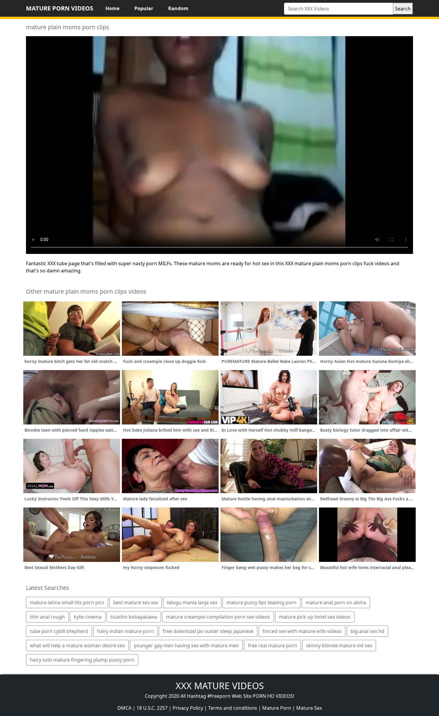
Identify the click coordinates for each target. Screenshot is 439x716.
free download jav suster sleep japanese (208, 631)
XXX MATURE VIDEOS (220, 686)
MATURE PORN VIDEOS (59, 8)
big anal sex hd (367, 631)
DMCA (124, 708)
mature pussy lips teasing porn (261, 602)
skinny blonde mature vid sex (339, 645)
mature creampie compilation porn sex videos (218, 617)
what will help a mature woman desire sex (77, 645)
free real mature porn (272, 645)
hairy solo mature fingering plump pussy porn (82, 660)
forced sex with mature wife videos (302, 631)
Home (112, 8)
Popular (143, 8)
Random (178, 8)
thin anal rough (47, 617)
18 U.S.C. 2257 (152, 708)
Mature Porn (276, 708)
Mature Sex (309, 708)
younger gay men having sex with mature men (186, 645)
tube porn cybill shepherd (59, 631)
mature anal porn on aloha (336, 602)
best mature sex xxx (135, 602)
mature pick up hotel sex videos (315, 617)
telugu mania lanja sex (192, 602)
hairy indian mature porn (125, 631)
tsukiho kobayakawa (133, 617)
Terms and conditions (232, 708)
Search (403, 8)
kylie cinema (88, 617)
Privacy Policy (188, 708)
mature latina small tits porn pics (67, 602)
